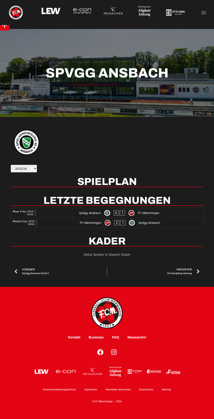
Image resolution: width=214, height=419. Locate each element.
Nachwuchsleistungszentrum (59, 389)
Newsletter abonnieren (118, 389)
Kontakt (74, 337)
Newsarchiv (136, 337)
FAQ (115, 337)
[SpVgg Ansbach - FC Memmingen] (107, 213)
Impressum (90, 389)
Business (96, 337)
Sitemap (166, 389)
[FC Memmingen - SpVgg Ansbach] (107, 223)
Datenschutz (146, 389)
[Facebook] (100, 352)
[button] (204, 12)
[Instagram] (114, 352)
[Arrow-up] (4, 25)
